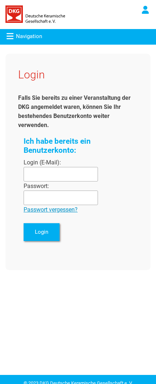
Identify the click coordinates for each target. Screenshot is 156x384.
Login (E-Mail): (42, 162)
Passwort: (36, 186)
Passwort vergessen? (51, 209)
